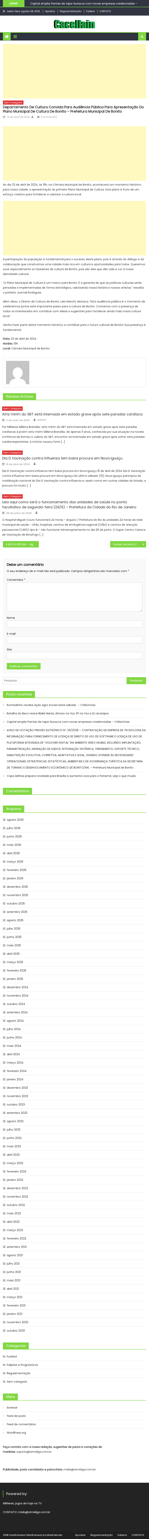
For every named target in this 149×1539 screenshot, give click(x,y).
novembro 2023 (17, 1096)
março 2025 (15, 962)
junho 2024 (14, 1037)
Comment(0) (49, 117)
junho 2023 (14, 1138)
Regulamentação (70, 11)
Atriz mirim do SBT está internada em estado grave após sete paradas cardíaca (72, 414)
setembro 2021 (17, 1247)
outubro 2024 (16, 1004)
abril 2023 (13, 1155)
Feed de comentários (21, 1424)
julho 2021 (13, 1264)
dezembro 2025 (17, 887)
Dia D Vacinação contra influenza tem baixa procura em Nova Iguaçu (62, 458)
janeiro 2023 (15, 1180)
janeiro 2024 (15, 1079)
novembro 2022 (17, 1197)
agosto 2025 (15, 920)
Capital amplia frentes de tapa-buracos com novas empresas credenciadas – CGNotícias (68, 722)
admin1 (41, 420)
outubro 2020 (16, 1331)
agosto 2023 (15, 1121)
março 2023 (15, 1163)
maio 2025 (14, 945)
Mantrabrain (54, 1535)
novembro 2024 (18, 996)
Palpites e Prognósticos (22, 1365)
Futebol (90, 11)
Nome (11, 618)
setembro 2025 (17, 912)
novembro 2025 (17, 895)
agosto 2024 (15, 1021)
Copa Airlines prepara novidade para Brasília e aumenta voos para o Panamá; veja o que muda (71, 776)
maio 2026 (14, 845)
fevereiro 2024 (17, 1071)
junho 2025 (14, 937)
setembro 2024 (17, 1012)
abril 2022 (13, 1222)
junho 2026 (14, 836)
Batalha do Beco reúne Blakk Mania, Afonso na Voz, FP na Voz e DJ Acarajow (58, 713)
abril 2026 (13, 853)
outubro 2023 (16, 1104)
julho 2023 (13, 1130)
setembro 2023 (17, 1113)
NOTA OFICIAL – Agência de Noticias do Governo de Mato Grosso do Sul (23, 544)
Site (9, 649)
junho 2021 (14, 1272)
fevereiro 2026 (16, 870)
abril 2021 (13, 1289)
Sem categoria (13, 102)
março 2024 (15, 1063)
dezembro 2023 (17, 1088)
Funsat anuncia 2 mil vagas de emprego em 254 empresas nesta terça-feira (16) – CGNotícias (129, 544)
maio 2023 (14, 1146)
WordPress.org (16, 1433)
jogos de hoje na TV (28, 1503)
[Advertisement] (74, 71)
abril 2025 (13, 954)
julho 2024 (14, 1029)
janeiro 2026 (15, 878)
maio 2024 (14, 1046)
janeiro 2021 (14, 1314)
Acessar (12, 1407)
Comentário (16, 580)
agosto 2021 (15, 1255)
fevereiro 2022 (16, 1238)
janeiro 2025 (15, 979)
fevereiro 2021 (16, 1305)
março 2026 (15, 862)
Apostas (50, 11)
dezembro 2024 (17, 987)
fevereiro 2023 (16, 1171)
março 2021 (14, 1297)
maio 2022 (14, 1213)
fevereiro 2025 (16, 970)
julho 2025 (13, 929)
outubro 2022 (16, 1205)
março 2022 (15, 1230)
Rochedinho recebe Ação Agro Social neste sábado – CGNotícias (51, 705)
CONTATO (105, 11)
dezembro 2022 (17, 1188)
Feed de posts (16, 1416)
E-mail (11, 634)
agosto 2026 (15, 820)
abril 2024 (13, 1054)
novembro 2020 (17, 1322)
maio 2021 (13, 1280)
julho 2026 (14, 828)
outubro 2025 (16, 903)
